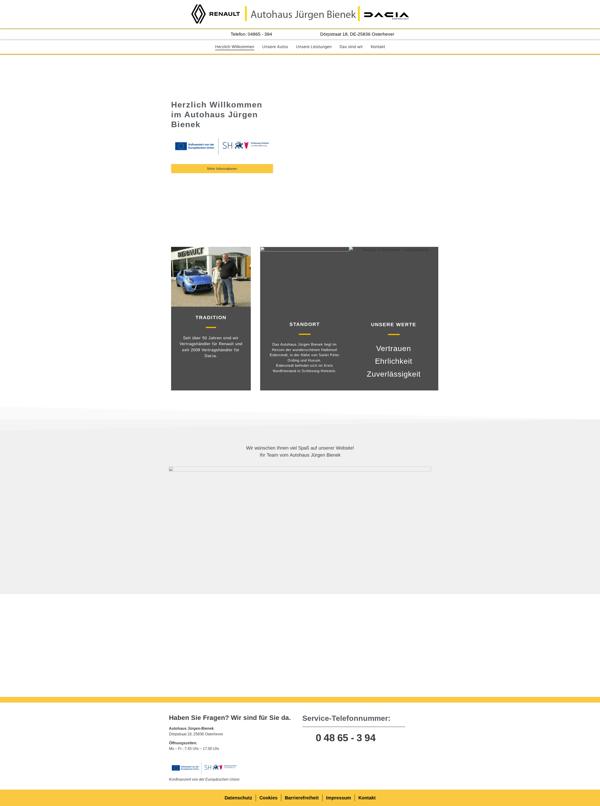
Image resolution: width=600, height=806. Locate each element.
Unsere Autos (275, 46)
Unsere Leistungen (314, 46)
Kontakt (378, 46)
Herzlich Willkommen (234, 46)
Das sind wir (351, 46)
